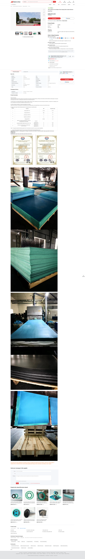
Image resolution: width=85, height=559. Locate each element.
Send (17, 483)
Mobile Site (61, 552)
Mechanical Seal (13, 541)
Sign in (73, 2)
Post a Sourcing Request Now (35, 483)
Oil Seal (19, 541)
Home (11, 6)
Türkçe (60, 553)
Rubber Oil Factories (40, 545)
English (22, 553)
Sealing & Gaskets (25, 6)
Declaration (51, 555)
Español (25, 553)
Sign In (49, 67)
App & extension (63, 4)
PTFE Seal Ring (36, 541)
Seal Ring (29, 6)
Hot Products (20, 552)
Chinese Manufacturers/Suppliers (32, 552)
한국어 (49, 553)
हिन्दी (54, 553)
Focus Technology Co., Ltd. (36, 555)
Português (28, 553)
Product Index (57, 552)
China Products (25, 552)
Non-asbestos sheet (13, 531)
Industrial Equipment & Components (17, 6)
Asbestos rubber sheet (14, 533)
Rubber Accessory (33, 545)
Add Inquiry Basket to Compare (28, 36)
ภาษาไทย (57, 553)
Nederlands (44, 553)
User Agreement (47, 555)
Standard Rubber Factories (15, 545)
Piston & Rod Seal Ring (43, 541)
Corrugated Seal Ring (29, 541)
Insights (65, 552)
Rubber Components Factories (25, 545)
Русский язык (34, 553)
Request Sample (64, 20)
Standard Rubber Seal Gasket (15, 547)
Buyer (54, 4)
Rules (74, 4)
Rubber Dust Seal (23, 547)
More (11, 549)
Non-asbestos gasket (61, 531)
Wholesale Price (44, 552)
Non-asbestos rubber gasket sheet (47, 531)
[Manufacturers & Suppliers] (15, 2)
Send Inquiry (54, 18)
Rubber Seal (23, 541)
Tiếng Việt (62, 553)
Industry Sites (48, 552)
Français (31, 553)
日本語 (52, 553)
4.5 (63, 73)
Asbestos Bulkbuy (30, 547)
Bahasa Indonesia (67, 553)
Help (58, 4)
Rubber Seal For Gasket (48, 545)
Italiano (38, 553)
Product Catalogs (23, 528)
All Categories (14, 4)
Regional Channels (53, 552)
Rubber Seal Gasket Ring (64, 545)
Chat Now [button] (68, 18)
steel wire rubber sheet (30, 531)
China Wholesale (39, 552)
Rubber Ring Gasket (56, 545)
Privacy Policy (55, 555)
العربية (47, 553)
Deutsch (41, 553)
